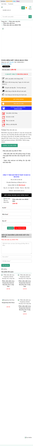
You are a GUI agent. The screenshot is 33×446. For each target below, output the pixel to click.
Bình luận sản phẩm (6, 64)
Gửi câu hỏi (5, 265)
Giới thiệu (3, 4)
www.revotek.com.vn (19, 190)
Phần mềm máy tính (14, 21)
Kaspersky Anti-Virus (8, 302)
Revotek (11, 62)
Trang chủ (4, 21)
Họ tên (4, 207)
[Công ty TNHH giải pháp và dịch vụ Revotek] (8, 10)
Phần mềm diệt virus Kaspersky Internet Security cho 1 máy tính (8, 282)
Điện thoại (5, 214)
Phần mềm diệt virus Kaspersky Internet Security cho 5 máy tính (25, 307)
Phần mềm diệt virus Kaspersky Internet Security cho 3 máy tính (25, 282)
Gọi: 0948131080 (20, 228)
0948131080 (9, 1)
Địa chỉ (4, 221)
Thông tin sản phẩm (9, 145)
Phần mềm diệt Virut (9, 23)
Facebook (10, 4)
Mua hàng (9, 278)
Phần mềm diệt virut (12, 130)
